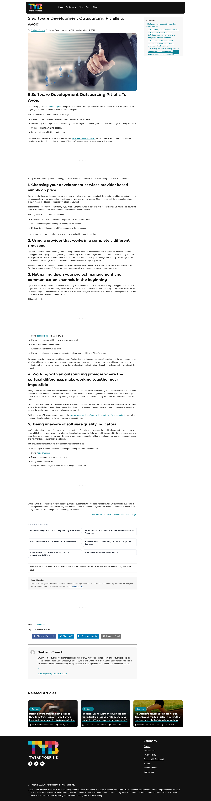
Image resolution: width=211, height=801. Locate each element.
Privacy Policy (150, 755)
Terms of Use (149, 751)
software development (53, 107)
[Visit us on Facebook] (30, 763)
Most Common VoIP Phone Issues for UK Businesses (53, 541)
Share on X (67, 636)
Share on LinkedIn (89, 636)
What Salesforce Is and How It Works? (102, 552)
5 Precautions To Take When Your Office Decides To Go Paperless (109, 531)
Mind (81, 7)
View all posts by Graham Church (52, 673)
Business (70, 7)
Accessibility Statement (154, 759)
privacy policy (83, 796)
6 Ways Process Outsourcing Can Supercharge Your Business (108, 542)
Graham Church (38, 30)
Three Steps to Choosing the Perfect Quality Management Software (49, 553)
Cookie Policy (96, 796)
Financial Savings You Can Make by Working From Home (55, 530)
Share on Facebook (45, 636)
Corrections (149, 772)
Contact (147, 746)
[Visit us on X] (36, 763)
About (95, 7)
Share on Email (113, 636)
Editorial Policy (150, 768)
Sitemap (147, 763)
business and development (83, 138)
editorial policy (116, 567)
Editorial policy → (76, 586)
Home (60, 7)
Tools (88, 7)
